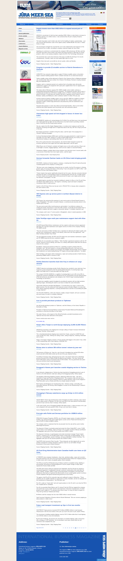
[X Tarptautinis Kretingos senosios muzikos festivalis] (97, 106)
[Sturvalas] (25, 52)
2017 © (101, 559)
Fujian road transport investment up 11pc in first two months (58, 505)
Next (85, 528)
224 (67, 527)
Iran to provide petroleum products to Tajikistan (53, 300)
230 (79, 527)
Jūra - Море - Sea (36, 15)
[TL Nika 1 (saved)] (61, 9)
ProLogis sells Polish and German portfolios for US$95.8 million (59, 413)
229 (77, 527)
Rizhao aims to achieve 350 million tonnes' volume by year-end (58, 347)
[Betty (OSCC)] (25, 62)
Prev (63, 528)
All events (97, 72)
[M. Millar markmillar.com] (25, 88)
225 (69, 527)
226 (71, 527)
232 (83, 527)
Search (70, 18)
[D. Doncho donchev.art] (25, 75)
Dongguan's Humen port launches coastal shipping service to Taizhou (61, 367)
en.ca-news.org (40, 321)
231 (81, 527)
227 (73, 527)
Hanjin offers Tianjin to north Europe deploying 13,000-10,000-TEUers (61, 325)
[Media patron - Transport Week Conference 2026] (97, 80)
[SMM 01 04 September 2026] (97, 93)
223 (65, 527)
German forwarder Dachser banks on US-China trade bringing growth (61, 158)
